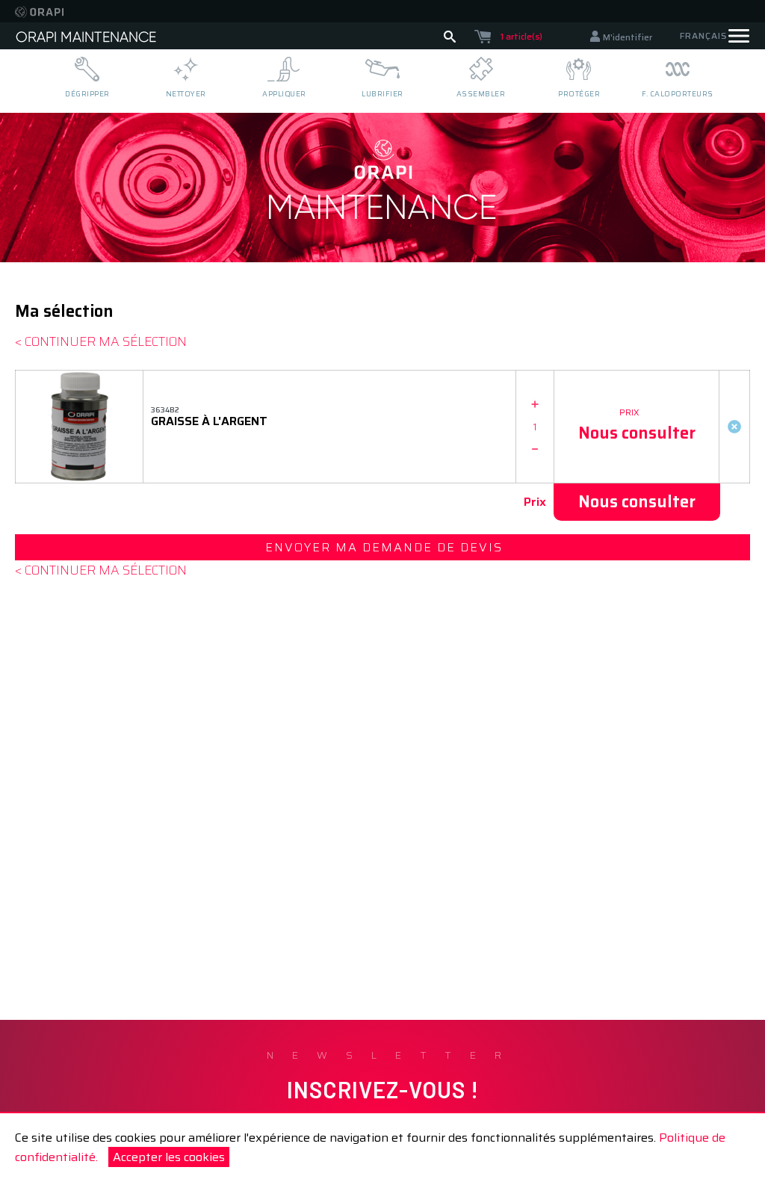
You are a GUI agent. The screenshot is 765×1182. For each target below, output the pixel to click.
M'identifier (627, 37)
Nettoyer (186, 93)
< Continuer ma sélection (101, 341)
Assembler (481, 93)
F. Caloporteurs (677, 93)
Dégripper (87, 93)
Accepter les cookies (169, 1157)
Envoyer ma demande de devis (384, 547)
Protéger (579, 93)
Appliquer (284, 93)
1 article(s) (521, 36)
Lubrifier (382, 93)
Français (703, 35)
